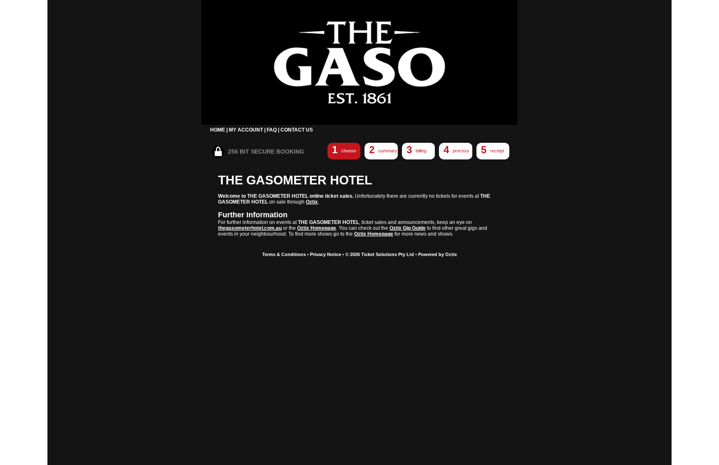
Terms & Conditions (284, 254)
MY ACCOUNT (246, 130)
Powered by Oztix (437, 254)
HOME (217, 130)
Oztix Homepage (316, 228)
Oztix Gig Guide (407, 228)
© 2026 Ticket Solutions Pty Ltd (379, 254)
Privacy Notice (325, 254)
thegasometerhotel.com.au (250, 228)
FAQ (272, 130)
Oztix (312, 202)
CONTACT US (296, 130)
